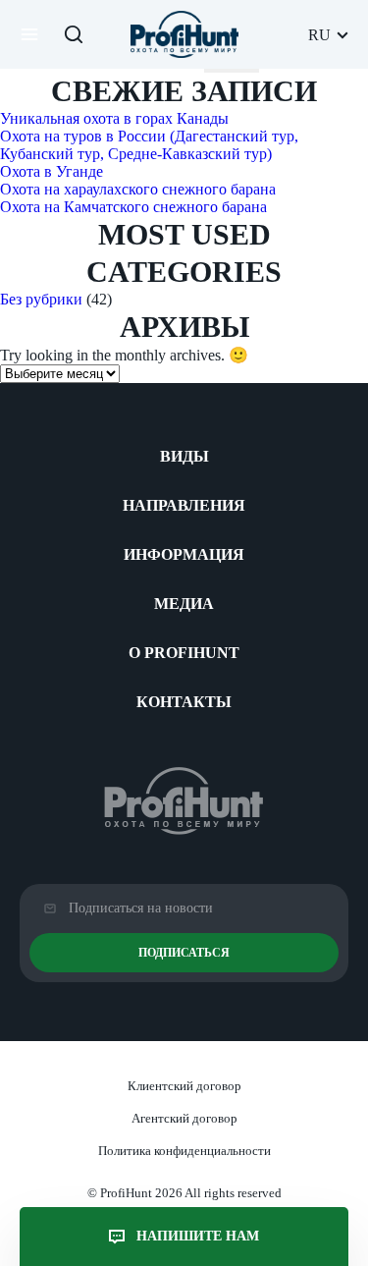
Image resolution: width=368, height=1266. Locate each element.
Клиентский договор (184, 1085)
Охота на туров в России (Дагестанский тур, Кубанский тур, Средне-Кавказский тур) (149, 145)
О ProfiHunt (184, 652)
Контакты (184, 701)
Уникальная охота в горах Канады (114, 118)
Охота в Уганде (51, 171)
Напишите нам (197, 1236)
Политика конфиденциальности (184, 1150)
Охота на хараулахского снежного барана (138, 189)
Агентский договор (184, 1118)
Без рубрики (41, 299)
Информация (184, 554)
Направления (184, 505)
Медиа (184, 603)
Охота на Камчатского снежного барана (133, 206)
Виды (184, 456)
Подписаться (184, 953)
